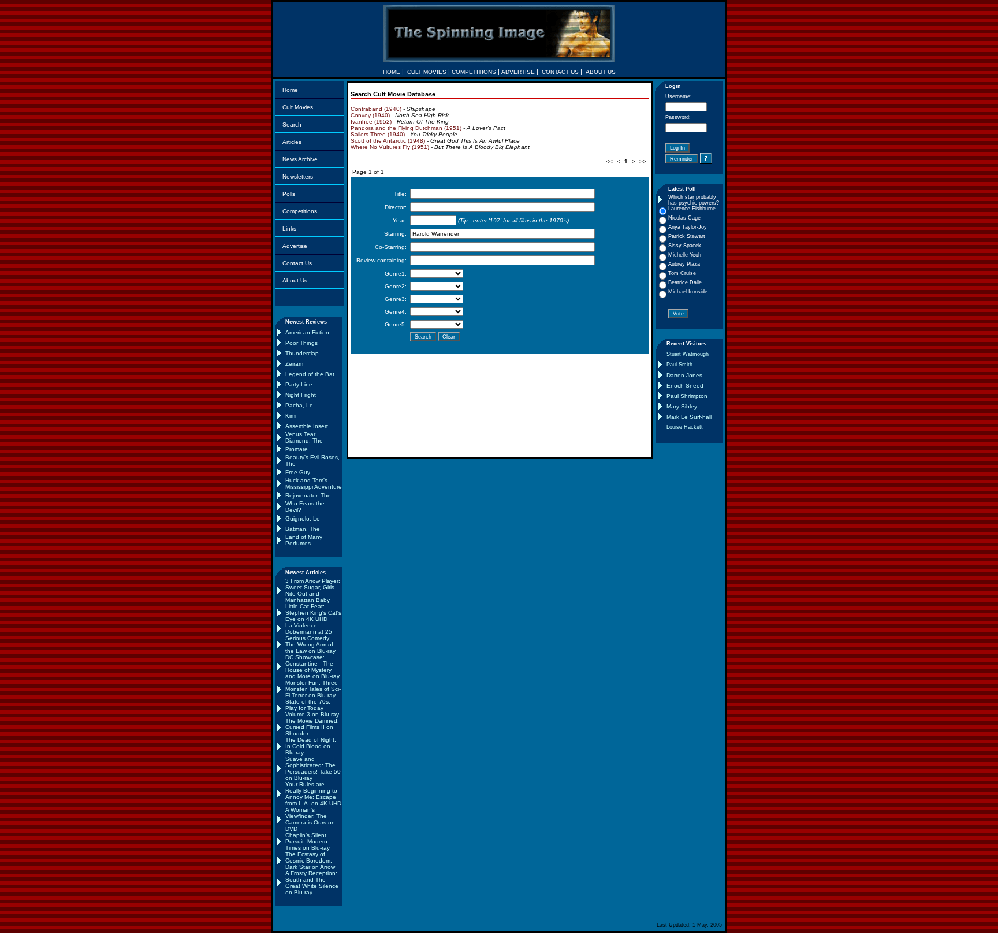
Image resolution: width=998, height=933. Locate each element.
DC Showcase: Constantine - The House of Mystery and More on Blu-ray (312, 666)
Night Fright (300, 395)
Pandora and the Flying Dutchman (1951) (406, 128)
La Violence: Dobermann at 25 (308, 628)
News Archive (300, 159)
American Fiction (307, 332)
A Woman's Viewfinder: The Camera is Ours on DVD (310, 819)
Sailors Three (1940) (378, 134)
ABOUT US (601, 72)
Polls (288, 194)
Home (290, 90)
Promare (296, 449)
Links (289, 228)
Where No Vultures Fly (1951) (390, 147)
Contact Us (297, 263)
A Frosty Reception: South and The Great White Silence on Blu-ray (311, 882)
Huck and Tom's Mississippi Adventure (313, 483)
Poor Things (301, 343)
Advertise (294, 246)
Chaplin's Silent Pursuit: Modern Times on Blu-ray (307, 841)
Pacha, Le (299, 405)
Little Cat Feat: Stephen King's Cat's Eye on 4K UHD (313, 612)
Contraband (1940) (376, 109)
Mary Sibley (681, 406)
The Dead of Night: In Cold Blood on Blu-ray (310, 746)
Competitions (299, 211)
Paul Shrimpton (686, 396)
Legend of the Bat (309, 374)
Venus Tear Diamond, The (304, 437)
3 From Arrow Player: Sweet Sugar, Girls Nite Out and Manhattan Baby (312, 590)
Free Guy (297, 472)
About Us (294, 280)
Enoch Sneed (684, 385)
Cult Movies (297, 107)
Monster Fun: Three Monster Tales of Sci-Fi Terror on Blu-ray (313, 688)
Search (291, 124)
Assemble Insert (306, 426)
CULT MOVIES (426, 72)
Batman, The (302, 529)
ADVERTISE (518, 72)
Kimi (290, 415)
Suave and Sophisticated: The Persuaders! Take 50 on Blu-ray (313, 768)
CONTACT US (560, 72)
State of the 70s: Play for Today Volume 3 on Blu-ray (312, 708)
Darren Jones (684, 375)
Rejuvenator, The (308, 495)
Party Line (298, 384)
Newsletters (297, 176)
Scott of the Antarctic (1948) (388, 140)
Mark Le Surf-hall (689, 417)
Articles (291, 142)
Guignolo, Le (302, 518)
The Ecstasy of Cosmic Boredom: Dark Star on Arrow (310, 860)
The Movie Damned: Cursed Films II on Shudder (312, 727)
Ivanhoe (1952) (371, 121)
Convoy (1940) (370, 115)
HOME (391, 72)
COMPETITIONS (474, 72)
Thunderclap (302, 353)
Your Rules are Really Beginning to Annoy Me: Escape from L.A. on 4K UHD (313, 793)
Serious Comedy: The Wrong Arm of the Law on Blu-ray (310, 644)
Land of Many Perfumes (303, 540)
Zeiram (294, 363)
